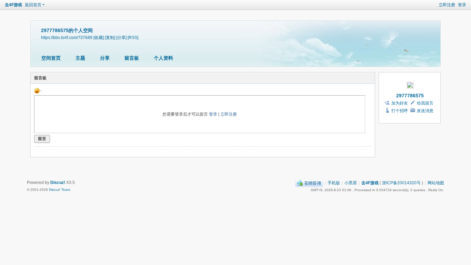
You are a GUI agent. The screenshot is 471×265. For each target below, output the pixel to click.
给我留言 (425, 103)
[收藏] (98, 37)
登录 (462, 4)
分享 (105, 58)
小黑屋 (350, 182)
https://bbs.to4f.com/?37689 (66, 37)
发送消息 (425, 110)
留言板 (131, 58)
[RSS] (133, 37)
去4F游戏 (13, 4)
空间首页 (51, 58)
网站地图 (436, 182)
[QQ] (309, 182)
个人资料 (163, 58)
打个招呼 (399, 110)
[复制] (110, 37)
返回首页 (33, 4)
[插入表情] (38, 90)
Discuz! (57, 182)
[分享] (121, 37)
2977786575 (410, 95)
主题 (80, 58)
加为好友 (399, 103)
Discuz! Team (59, 190)
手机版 (334, 182)
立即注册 (447, 4)
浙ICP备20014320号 (401, 182)
